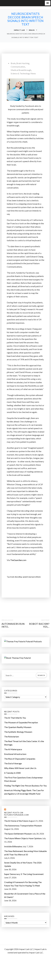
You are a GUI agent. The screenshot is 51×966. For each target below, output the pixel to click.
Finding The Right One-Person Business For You (25, 785)
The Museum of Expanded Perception (21, 722)
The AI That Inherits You (15, 717)
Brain (13, 63)
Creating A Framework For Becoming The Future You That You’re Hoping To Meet (23, 884)
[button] (47, 3)
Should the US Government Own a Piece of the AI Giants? (24, 895)
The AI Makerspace (13, 749)
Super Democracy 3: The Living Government (24, 874)
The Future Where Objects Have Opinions (23, 838)
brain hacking (22, 63)
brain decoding (16, 577)
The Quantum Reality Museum (17, 727)
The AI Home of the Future (16, 821)
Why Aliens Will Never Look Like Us (20, 768)
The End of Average (13, 763)
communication (18, 66)
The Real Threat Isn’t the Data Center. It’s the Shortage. (24, 743)
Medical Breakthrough (21, 70)
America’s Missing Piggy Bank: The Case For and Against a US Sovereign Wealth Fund (24, 792)
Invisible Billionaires (13, 846)
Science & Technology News (23, 73)
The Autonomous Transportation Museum (23, 825)
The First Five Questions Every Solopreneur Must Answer (23, 779)
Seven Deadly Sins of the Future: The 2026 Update (23, 864)
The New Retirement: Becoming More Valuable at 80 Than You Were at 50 (25, 853)
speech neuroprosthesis (31, 577)
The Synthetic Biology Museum (18, 732)
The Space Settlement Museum (18, 833)
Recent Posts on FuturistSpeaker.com (16, 814)
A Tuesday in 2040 (12, 773)
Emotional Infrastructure (15, 754)
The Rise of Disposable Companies (19, 758)
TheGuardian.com (18, 560)
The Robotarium (11, 736)
